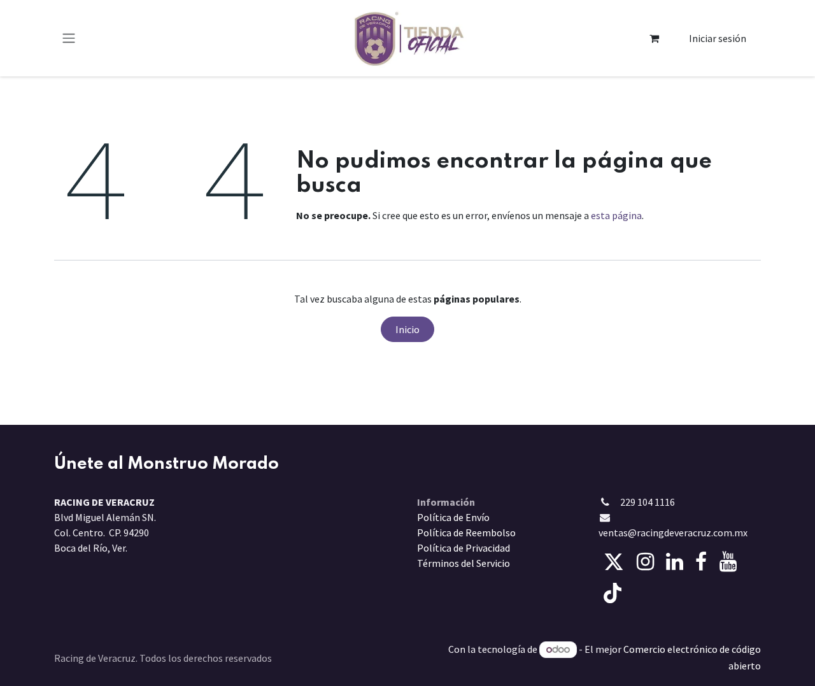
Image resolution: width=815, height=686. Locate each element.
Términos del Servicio (463, 563)
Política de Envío (453, 517)
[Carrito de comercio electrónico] (655, 38)
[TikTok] (612, 593)
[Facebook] (701, 561)
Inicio (407, 329)
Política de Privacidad (463, 547)
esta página (616, 215)
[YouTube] (728, 561)
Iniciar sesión (717, 38)
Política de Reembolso (466, 532)
